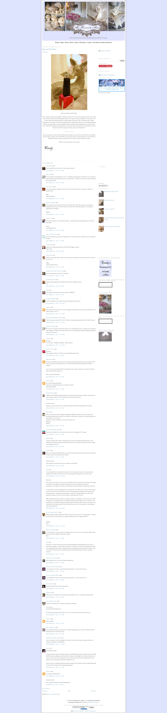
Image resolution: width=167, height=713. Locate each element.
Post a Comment (46, 688)
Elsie (47, 542)
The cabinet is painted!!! (109, 209)
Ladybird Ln (49, 218)
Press (71, 42)
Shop (62, 42)
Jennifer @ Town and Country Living (55, 271)
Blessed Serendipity (50, 202)
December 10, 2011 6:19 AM (55, 676)
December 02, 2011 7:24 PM (55, 571)
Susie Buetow (49, 359)
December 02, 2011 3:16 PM (55, 554)
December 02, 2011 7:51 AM (55, 434)
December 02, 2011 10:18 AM (55, 476)
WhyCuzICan (49, 255)
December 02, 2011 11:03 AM (55, 526)
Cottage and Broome (51, 298)
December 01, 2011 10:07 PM (55, 303)
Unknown (48, 307)
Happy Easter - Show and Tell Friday (111, 226)
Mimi (47, 469)
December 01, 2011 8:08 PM (55, 251)
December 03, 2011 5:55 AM (55, 614)
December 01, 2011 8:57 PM (55, 286)
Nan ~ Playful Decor (51, 627)
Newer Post (44, 691)
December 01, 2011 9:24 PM (55, 294)
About (67, 42)
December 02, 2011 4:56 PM (55, 562)
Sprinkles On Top (92, 702)
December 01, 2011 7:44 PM (55, 182)
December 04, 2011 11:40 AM (55, 644)
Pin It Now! (44, 52)
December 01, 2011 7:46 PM (55, 198)
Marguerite (48, 592)
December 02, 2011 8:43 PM (55, 588)
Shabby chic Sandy (50, 326)
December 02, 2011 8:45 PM (55, 597)
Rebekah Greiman (50, 393)
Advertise (82, 42)
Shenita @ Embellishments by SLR (54, 317)
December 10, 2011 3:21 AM (55, 667)
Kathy (47, 290)
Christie (48, 412)
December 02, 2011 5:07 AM (55, 389)
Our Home (96, 42)
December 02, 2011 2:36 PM (55, 538)
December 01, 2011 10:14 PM (55, 322)
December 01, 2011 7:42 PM (55, 170)
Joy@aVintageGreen (51, 279)
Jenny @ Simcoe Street (51, 601)
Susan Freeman (49, 186)
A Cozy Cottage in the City (52, 512)
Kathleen (48, 438)
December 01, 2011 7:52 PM (55, 240)
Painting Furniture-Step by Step (110, 191)
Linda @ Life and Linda (51, 558)
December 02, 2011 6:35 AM (55, 408)
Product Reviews (106, 42)
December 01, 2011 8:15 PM (55, 275)
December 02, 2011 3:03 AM (55, 355)
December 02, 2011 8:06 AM (55, 446)
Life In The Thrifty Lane (51, 234)
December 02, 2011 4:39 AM (55, 376)
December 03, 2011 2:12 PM (55, 634)
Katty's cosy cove (50, 349)
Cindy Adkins (49, 165)
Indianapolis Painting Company (53, 637)
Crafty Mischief (49, 583)
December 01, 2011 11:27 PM (55, 345)
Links (76, 42)
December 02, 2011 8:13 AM (55, 457)
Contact (89, 42)
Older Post (93, 691)
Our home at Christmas (108, 200)
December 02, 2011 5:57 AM (55, 399)
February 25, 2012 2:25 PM (55, 684)
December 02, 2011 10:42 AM (55, 508)
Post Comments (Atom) (54, 694)
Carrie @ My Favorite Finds (52, 429)
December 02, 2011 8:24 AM (55, 465)
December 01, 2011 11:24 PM (55, 334)
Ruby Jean (48, 174)
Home (57, 42)
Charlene (48, 450)
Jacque (47, 648)
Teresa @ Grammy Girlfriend (52, 566)
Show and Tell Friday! (49, 49)
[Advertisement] (112, 106)
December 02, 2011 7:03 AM (55, 425)
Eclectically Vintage (51, 529)
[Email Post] (42, 157)
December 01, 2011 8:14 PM (55, 267)
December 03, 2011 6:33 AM (55, 623)
